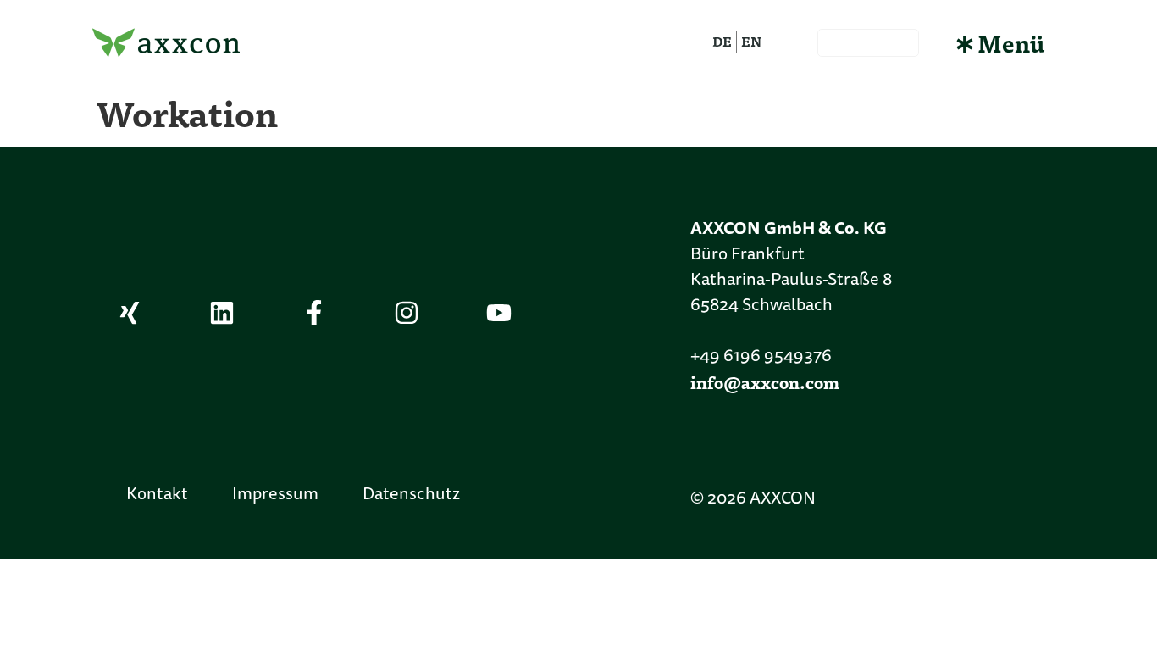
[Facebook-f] (314, 312)
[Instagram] (406, 312)
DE (722, 41)
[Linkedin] (222, 312)
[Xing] (129, 312)
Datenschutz (411, 495)
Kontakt (157, 495)
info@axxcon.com (764, 382)
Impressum (275, 495)
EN (751, 41)
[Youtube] (498, 312)
